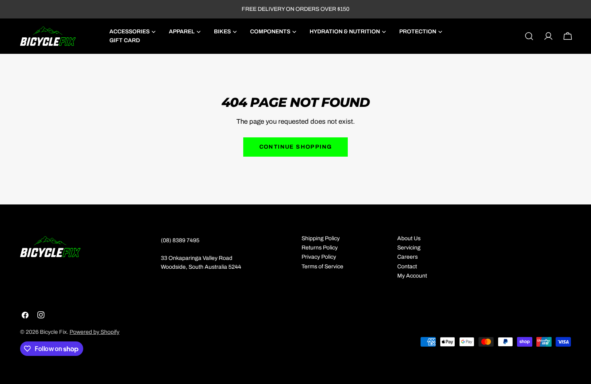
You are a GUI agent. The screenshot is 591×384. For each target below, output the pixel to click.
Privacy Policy (319, 257)
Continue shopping (295, 147)
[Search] (529, 36)
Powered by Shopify (94, 332)
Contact (407, 266)
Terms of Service (322, 266)
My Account (412, 276)
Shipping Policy (321, 238)
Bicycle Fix (53, 332)
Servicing (409, 248)
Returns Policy (320, 248)
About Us (409, 238)
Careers (407, 257)
